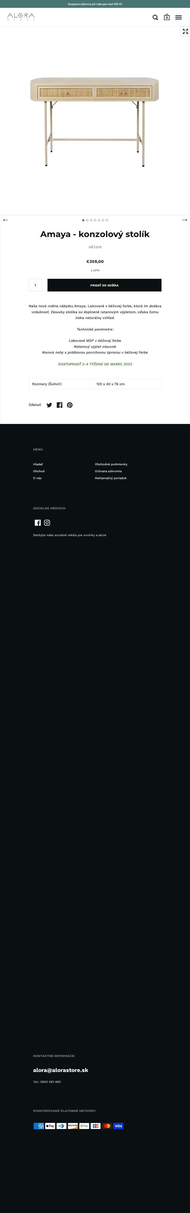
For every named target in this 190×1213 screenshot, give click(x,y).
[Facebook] (38, 523)
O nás (37, 478)
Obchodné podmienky (111, 464)
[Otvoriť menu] (178, 17)
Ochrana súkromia (108, 471)
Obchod (38, 471)
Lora (97, 247)
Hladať (38, 464)
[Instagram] (47, 523)
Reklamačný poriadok (111, 478)
